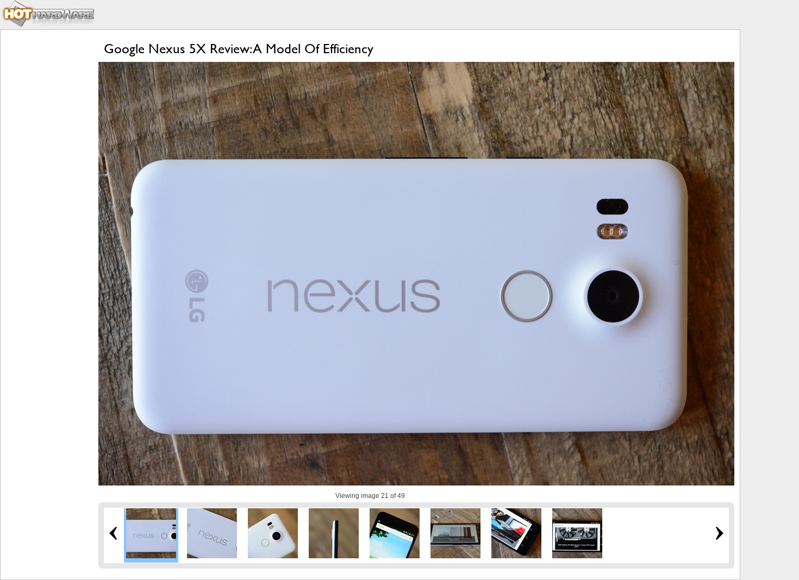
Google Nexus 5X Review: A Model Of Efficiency (238, 48)
